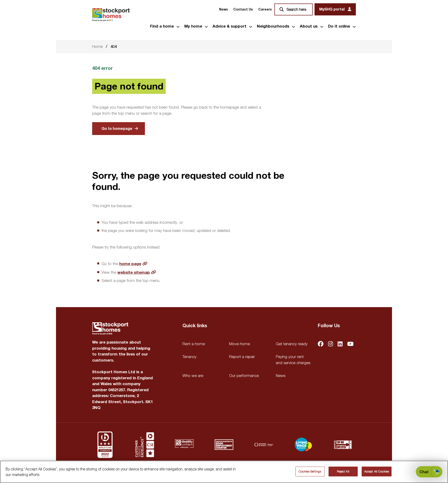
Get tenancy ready (292, 343)
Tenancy (189, 356)
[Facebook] (320, 344)
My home (193, 26)
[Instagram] (330, 344)
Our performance (244, 375)
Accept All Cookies (376, 471)
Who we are (192, 375)
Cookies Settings (310, 471)
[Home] (111, 14)
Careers (265, 9)
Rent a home (193, 343)
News (223, 9)
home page (130, 264)
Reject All (343, 471)
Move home (239, 343)
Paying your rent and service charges (293, 359)
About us (309, 26)
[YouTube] (350, 344)
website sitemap (133, 272)
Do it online (339, 26)
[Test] (144, 444)
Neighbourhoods (273, 26)
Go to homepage (117, 129)
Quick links (194, 325)
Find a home (162, 26)
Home (97, 46)
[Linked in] (340, 344)
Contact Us (243, 9)
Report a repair (242, 356)
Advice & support (229, 26)
